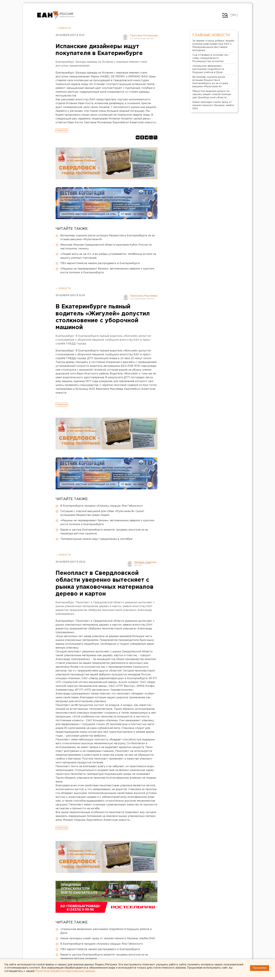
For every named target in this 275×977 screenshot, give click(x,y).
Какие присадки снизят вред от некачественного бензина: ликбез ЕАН (107, 938)
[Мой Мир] (151, 137)
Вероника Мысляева (143, 296)
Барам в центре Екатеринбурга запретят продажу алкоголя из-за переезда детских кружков (104, 532)
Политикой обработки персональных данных (65, 971)
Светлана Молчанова (143, 35)
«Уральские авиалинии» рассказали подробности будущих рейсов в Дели (106, 931)
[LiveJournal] (155, 137)
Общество (61, 130)
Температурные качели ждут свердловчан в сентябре (96, 539)
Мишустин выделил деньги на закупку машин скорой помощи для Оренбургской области (211, 94)
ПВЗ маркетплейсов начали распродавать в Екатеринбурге (100, 263)
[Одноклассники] (142, 137)
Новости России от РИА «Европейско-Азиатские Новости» (48, 15)
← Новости (63, 28)
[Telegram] (146, 137)
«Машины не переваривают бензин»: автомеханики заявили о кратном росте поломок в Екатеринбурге (107, 271)
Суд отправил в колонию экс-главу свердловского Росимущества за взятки (210, 58)
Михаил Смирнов (145, 562)
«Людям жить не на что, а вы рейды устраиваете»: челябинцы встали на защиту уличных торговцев (108, 256)
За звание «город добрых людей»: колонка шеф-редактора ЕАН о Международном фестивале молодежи (213, 45)
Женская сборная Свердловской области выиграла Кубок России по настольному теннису (106, 247)
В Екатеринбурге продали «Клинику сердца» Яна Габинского (101, 506)
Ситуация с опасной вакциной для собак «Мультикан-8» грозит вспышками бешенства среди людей (102, 513)
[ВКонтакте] (138, 137)
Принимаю (260, 968)
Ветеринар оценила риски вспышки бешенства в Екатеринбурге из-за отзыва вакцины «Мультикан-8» (107, 237)
